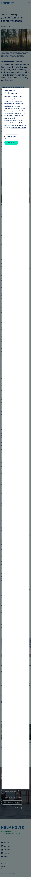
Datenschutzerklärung (18, 128)
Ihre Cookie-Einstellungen (10, 92)
